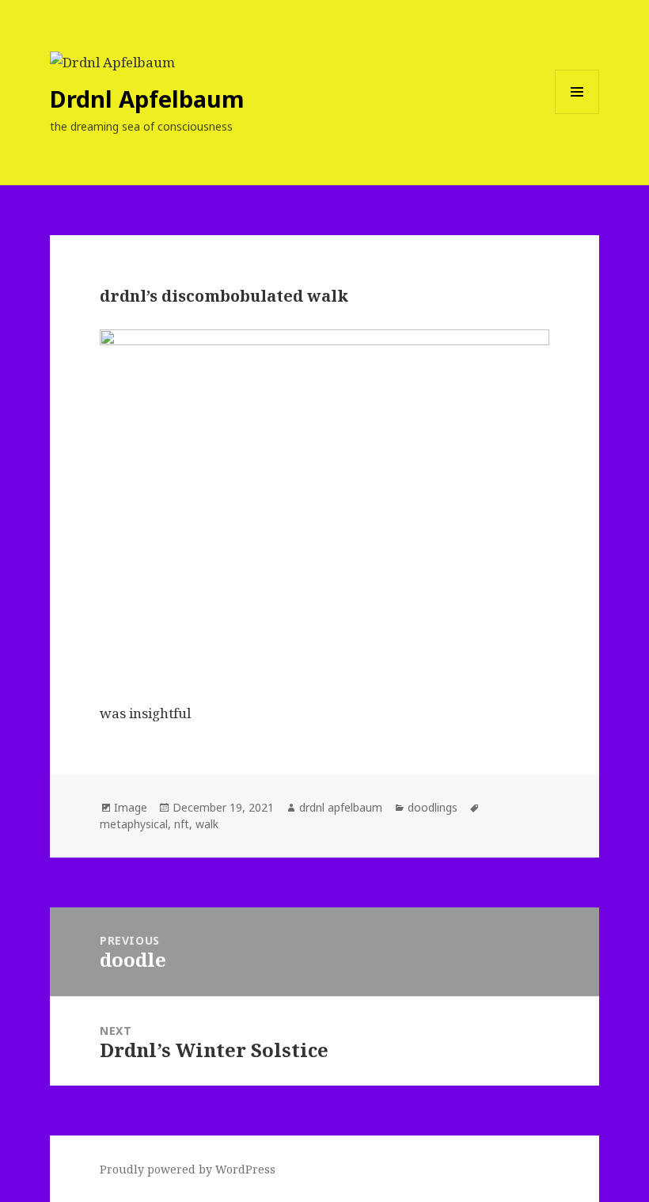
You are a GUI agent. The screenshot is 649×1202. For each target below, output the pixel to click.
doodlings (432, 807)
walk (206, 823)
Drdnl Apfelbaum (147, 98)
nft (181, 823)
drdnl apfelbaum (340, 807)
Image (130, 807)
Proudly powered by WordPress (187, 1169)
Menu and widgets (577, 113)
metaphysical (134, 823)
